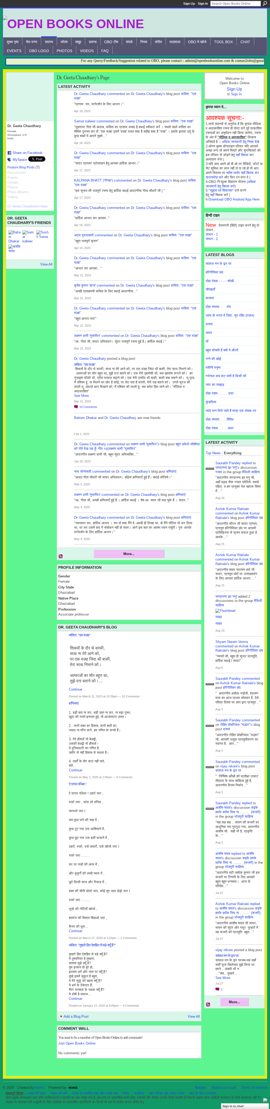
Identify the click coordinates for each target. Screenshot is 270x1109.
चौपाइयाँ (210, 289)
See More (81, 396)
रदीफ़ (125, 1093)
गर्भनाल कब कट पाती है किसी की (226, 376)
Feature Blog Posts (21, 167)
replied (247, 463)
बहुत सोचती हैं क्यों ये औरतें (222, 350)
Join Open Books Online (76, 1043)
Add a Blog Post (76, 1016)
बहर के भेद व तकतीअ (203, 1093)
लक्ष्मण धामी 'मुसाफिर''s (145, 444)
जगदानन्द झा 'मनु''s (227, 467)
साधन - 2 (212, 239)
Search (265, 3)
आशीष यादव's (224, 808)
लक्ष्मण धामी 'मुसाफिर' (87, 336)
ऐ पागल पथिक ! (77, 783)
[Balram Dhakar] (14, 236)
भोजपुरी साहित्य (243, 816)
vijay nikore (224, 950)
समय (209, 333)
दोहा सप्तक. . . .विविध (220, 419)
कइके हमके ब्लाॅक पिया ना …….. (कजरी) (238, 810)
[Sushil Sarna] (42, 236)
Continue (75, 689)
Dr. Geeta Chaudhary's (148, 94)
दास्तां (209, 324)
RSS (61, 556)
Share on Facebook (27, 153)
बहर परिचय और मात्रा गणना (166, 1093)
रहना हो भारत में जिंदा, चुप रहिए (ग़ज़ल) (230, 315)
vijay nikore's (230, 766)
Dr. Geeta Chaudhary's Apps (27, 206)
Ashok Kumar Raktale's (238, 683)
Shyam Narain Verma (231, 642)
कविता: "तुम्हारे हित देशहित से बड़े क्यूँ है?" (92, 944)
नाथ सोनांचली (82, 471)
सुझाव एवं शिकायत (221, 190)
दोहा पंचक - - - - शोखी (220, 281)
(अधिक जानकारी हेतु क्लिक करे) (231, 184)
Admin (39, 1088)
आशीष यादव (222, 854)
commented (116, 94)
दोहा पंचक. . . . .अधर (220, 428)
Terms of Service (254, 1088)
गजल (218, 472)
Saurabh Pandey (228, 463)
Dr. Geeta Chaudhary (90, 94)
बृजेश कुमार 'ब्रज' (85, 285)
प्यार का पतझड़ (215, 385)
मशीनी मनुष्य (213, 367)
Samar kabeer (84, 121)
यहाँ (212, 195)
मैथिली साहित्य (251, 472)
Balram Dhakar (85, 418)
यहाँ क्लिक (242, 155)
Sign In (203, 4)
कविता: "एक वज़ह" (182, 121)
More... (129, 554)
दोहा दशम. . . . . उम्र (220, 393)
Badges (201, 1088)
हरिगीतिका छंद (214, 272)
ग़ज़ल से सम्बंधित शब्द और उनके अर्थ (95, 1093)
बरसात (210, 298)
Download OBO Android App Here (234, 199)
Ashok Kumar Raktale (232, 509)
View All (46, 264)
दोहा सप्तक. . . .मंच (218, 307)
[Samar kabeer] (28, 236)
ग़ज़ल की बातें (59, 1093)
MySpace (20, 160)
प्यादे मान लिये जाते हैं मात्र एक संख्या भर (231, 411)
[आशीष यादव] (14, 250)
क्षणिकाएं (171, 471)
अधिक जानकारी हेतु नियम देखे (240, 142)
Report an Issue (224, 1088)
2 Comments (128, 938)
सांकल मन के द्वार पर (219, 264)
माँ (207, 341)
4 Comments (124, 777)
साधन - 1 (212, 234)
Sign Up (189, 4)
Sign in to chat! (233, 1106)
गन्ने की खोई (213, 359)
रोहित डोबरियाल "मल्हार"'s (236, 725)
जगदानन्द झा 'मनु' (226, 596)
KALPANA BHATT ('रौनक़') (93, 180)
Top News (213, 453)
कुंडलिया (211, 402)
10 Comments (131, 696)
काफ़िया (139, 1093)
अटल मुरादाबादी (84, 235)
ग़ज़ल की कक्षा (36, 1093)
